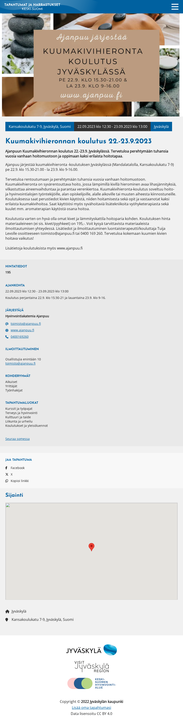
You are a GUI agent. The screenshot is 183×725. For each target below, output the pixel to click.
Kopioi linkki (20, 481)
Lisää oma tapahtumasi (91, 707)
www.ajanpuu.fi (22, 330)
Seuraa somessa (17, 439)
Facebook (18, 468)
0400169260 (20, 336)
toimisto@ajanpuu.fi (26, 323)
